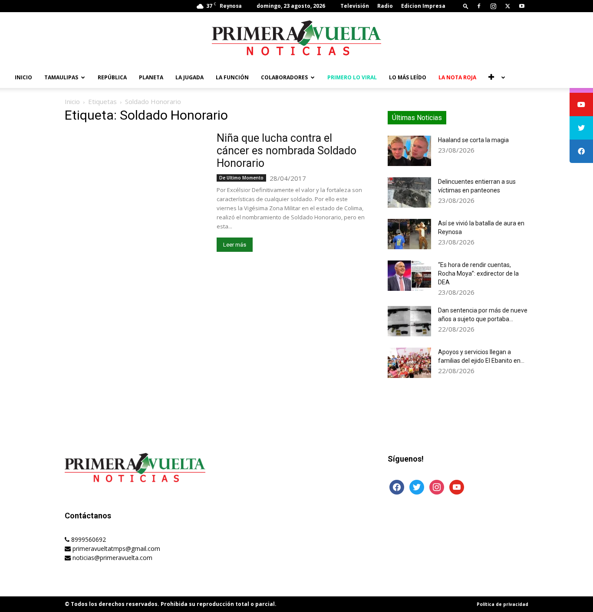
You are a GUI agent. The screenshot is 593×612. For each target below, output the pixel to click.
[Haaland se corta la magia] (409, 151)
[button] (465, 6)
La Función (232, 77)
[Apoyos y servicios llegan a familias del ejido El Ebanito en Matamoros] (409, 363)
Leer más (234, 244)
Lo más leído (407, 77)
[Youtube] (521, 6)
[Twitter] (507, 6)
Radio (385, 6)
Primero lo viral (352, 77)
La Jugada (189, 77)
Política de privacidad (502, 604)
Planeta (151, 77)
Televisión (354, 6)
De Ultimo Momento (241, 178)
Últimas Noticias (417, 118)
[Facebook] (478, 6)
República (112, 77)
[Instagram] (493, 6)
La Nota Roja (457, 77)
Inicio (23, 77)
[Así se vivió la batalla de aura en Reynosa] (409, 234)
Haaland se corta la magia (473, 140)
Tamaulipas (61, 77)
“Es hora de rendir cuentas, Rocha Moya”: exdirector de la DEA (478, 273)
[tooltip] (581, 104)
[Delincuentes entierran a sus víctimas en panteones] (409, 192)
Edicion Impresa (423, 6)
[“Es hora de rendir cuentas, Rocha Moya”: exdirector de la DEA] (409, 275)
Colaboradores (284, 77)
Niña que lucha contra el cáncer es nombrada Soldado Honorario (286, 150)
